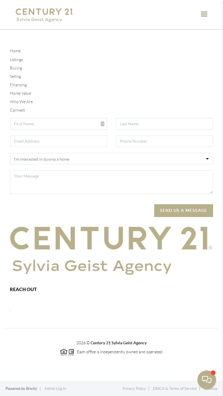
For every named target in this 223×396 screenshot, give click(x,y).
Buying (16, 68)
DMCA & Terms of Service (175, 388)
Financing (18, 85)
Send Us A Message (183, 210)
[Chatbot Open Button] (206, 379)
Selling (15, 76)
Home (15, 51)
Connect (17, 110)
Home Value (20, 93)
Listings (16, 59)
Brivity (31, 388)
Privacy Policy (134, 388)
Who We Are (21, 101)
